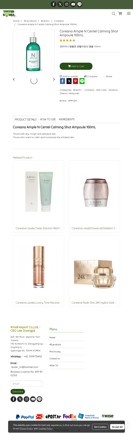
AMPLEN (72, 100)
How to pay (54, 351)
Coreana (90, 89)
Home (52, 337)
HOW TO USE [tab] (48, 119)
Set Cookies (100, 426)
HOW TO (53, 365)
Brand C (78, 89)
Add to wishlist (70, 76)
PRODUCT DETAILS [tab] (26, 119)
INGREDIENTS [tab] (67, 119)
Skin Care (101, 89)
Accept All (117, 426)
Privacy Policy (26, 428)
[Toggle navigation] (128, 13)
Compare (91, 76)
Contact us (54, 358)
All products (55, 344)
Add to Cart (77, 66)
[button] (112, 13)
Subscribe (17, 391)
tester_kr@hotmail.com (24, 367)
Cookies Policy (46, 428)
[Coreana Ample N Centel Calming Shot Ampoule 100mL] (34, 51)
